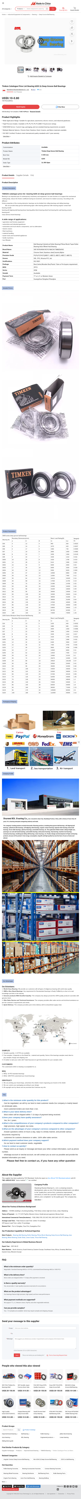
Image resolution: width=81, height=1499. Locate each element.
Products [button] (20, 9)
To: (12, 1333)
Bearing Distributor (28, 1473)
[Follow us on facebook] (65, 1486)
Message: (10, 1339)
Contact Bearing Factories (53, 1469)
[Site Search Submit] (52, 9)
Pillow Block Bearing (44, 1235)
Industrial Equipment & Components (19, 14)
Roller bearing (44, 1434)
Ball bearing (24, 1434)
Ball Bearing (23, 1235)
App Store (7, 1486)
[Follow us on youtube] (73, 1486)
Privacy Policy (70, 1493)
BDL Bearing (25, 1437)
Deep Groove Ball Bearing (46, 14)
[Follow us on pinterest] (76, 1486)
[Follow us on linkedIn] (58, 1489)
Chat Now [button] (61, 107)
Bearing (34, 14)
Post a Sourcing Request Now (57, 1355)
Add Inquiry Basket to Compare (41, 76)
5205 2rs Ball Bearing (67, 1459)
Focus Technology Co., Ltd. (26, 1493)
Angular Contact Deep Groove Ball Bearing (16, 1459)
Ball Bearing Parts (43, 1473)
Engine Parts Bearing (10, 1478)
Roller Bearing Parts (59, 1473)
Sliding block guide (7, 1441)
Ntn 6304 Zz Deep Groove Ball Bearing (45, 1459)
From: (11, 1328)
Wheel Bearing (12, 1237)
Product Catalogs (29, 1430)
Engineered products (46, 1437)
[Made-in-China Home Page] (40, 3)
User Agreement (51, 1493)
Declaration (61, 1493)
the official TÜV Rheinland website (59, 1178)
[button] (3, 3)
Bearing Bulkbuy (44, 1478)
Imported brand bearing (9, 1434)
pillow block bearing (66, 1434)
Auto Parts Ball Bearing (28, 1478)
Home (4, 14)
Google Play (19, 1486)
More (3, 1482)
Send (16, 1355)
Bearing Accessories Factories (31, 1469)
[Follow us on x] (68, 1486)
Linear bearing (64, 1437)
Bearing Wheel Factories (11, 1473)
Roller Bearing (31, 1235)
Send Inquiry (20, 107)
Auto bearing (6, 1437)
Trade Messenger (33, 1486)
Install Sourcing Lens (11, 1489)
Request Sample (35, 111)
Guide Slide (21, 1237)
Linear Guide (30, 1237)
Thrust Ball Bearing (41, 1237)
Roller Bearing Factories (11, 1469)
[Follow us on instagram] (71, 1486)
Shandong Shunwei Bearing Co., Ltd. (18, 90)
